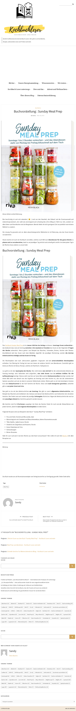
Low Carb (22, 614)
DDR (11, 607)
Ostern (17, 618)
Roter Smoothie (36, 618)
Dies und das (38, 89)
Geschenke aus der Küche (60, 607)
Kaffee (38, 611)
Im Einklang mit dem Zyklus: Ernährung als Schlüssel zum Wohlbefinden (21, 585)
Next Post (55, 519)
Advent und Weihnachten (57, 89)
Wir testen (62, 83)
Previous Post (21, 518)
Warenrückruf (22, 621)
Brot (58, 603)
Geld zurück (47, 607)
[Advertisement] (38, 65)
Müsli (3, 618)
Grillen (19, 611)
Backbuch (21, 603)
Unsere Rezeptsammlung (28, 83)
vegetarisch (12, 621)
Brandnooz (51, 603)
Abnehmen (5, 603)
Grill (13, 611)
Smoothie (55, 618)
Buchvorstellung (67, 603)
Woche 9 (65, 436)
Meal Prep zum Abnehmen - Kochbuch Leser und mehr (23, 545)
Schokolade (46, 618)
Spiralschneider (65, 618)
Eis (31, 607)
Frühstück (38, 607)
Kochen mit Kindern (57, 611)
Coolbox (4, 607)
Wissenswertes (48, 83)
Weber (31, 621)
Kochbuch (46, 611)
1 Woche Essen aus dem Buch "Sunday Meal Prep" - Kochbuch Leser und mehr (31, 538)
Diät (26, 607)
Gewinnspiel (5, 611)
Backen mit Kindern (39, 603)
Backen (29, 603)
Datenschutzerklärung (47, 95)
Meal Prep (6, 487)
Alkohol (13, 603)
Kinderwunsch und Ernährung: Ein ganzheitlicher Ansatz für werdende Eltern (23, 591)
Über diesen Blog (27, 95)
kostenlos (68, 611)
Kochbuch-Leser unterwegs (19, 89)
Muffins (59, 614)
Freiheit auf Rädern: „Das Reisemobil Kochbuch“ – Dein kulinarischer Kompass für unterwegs (28, 580)
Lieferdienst (13, 614)
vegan (4, 621)
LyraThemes (72, 708)
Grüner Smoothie (29, 611)
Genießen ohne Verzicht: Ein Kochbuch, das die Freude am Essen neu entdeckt (24, 588)
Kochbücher (38, 108)
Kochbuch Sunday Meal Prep (14, 345)
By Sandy (33, 115)
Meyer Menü (40, 614)
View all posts (13, 656)
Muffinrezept (50, 614)
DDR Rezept (19, 607)
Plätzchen (25, 618)
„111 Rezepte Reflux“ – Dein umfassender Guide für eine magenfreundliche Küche (25, 582)
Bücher (12, 83)
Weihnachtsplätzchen (41, 621)
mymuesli (67, 614)
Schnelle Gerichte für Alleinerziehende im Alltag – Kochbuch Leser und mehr (30, 551)
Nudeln (10, 618)
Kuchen (4, 614)
